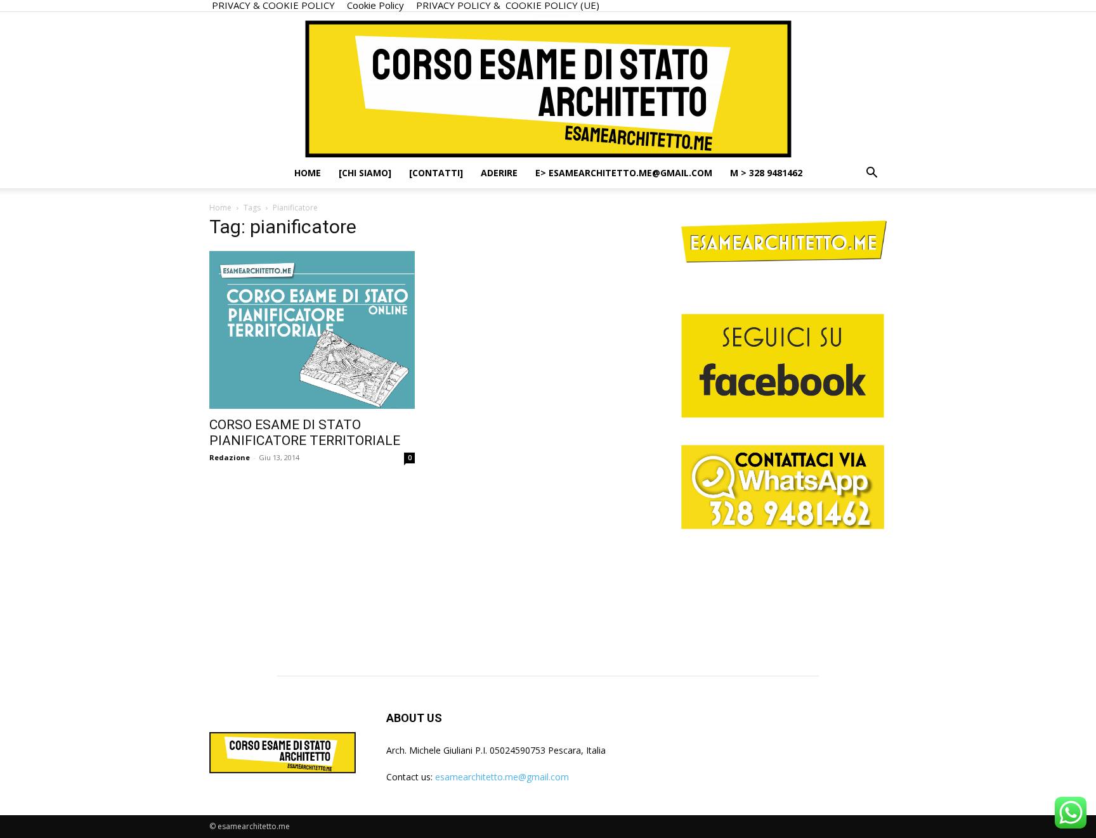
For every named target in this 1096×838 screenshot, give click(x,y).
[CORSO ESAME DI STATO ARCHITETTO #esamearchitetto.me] (548, 85)
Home (307, 173)
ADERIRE (499, 173)
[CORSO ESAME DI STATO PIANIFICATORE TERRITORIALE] (312, 330)
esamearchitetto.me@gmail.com (502, 777)
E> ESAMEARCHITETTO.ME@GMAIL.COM (623, 173)
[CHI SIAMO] (365, 173)
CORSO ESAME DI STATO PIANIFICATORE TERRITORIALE (304, 432)
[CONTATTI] (436, 173)
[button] (871, 174)
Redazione (229, 457)
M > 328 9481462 (766, 173)
